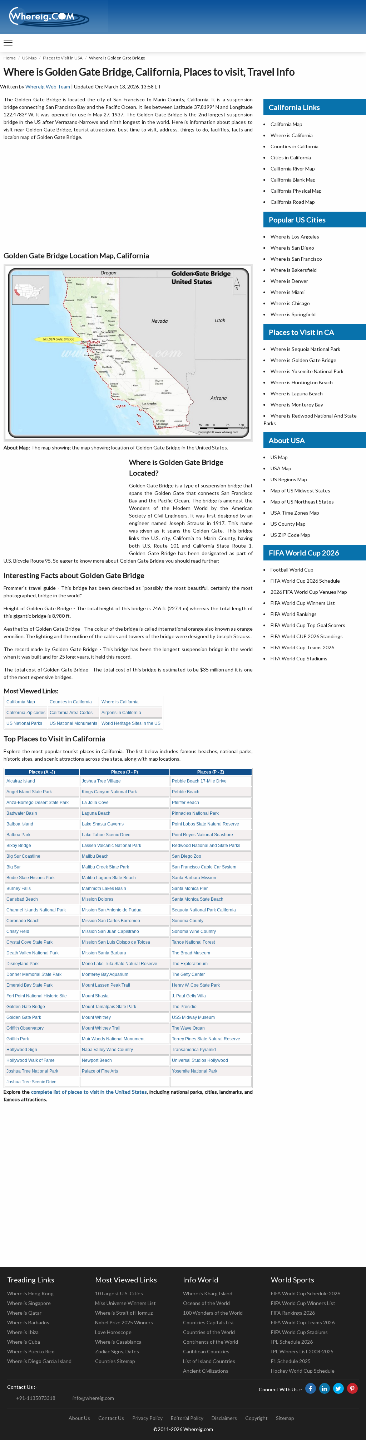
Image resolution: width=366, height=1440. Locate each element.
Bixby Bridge (18, 845)
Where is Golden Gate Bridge (303, 360)
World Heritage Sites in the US (131, 723)
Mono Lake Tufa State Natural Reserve (119, 963)
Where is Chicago (290, 303)
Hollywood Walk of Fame (30, 1060)
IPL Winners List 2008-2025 (302, 1351)
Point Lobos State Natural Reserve (205, 824)
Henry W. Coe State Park (196, 985)
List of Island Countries (209, 1361)
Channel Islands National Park (36, 909)
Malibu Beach (95, 856)
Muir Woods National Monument (113, 1038)
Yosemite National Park (194, 1071)
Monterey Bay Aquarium (105, 974)
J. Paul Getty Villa (189, 995)
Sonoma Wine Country (194, 931)
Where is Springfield (293, 314)
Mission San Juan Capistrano (110, 931)
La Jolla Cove (95, 802)
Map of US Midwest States (300, 490)
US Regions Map (289, 479)
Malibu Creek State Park (105, 867)
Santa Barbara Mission (194, 877)
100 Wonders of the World (213, 1313)
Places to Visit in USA (63, 58)
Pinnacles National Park (195, 813)
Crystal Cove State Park (29, 942)
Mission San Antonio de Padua (112, 909)
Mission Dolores (97, 899)
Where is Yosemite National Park (307, 371)
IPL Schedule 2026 (292, 1342)
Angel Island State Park (29, 791)
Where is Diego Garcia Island (39, 1361)
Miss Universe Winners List (125, 1303)
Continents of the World (210, 1342)
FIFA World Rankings (294, 614)
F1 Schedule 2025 (291, 1361)
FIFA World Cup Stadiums (299, 658)
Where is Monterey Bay (297, 404)
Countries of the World (209, 1332)
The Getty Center (188, 974)
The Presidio (184, 1006)
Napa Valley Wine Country (107, 1049)
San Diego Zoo (186, 856)
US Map (29, 58)
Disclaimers (224, 1418)
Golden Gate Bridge (25, 1006)
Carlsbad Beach (22, 899)
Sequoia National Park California (204, 909)
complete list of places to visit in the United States (89, 1092)
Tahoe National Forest (193, 942)
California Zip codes (25, 712)
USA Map (281, 468)
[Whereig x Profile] (338, 1388)
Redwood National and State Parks (206, 845)
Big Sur (13, 867)
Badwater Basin (21, 813)
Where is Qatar (24, 1313)
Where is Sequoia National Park (305, 349)
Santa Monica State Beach (197, 899)
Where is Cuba (23, 1342)
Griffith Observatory (25, 1028)
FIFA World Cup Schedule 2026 (305, 1293)
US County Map (288, 524)
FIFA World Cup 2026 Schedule (305, 581)
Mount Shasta (95, 995)
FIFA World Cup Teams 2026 (302, 647)
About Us (79, 1418)
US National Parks (24, 723)
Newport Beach (97, 1060)
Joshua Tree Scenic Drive (31, 1081)
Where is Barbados (28, 1322)
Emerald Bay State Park (29, 985)
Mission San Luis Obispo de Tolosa (116, 942)
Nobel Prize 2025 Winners (124, 1322)
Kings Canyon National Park (109, 791)
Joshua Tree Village (101, 781)
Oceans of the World (206, 1303)
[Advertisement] (128, 196)
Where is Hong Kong (30, 1293)
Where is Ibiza (23, 1332)
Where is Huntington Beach (302, 382)
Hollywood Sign (21, 1049)
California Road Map (293, 202)
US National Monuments (73, 723)
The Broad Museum (191, 952)
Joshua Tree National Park (32, 1071)
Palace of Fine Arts (100, 1071)
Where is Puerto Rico (31, 1351)
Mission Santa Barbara (104, 952)
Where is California (120, 701)
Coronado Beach (23, 920)
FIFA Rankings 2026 (293, 1313)
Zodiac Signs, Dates (117, 1351)
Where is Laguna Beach (297, 393)
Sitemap (285, 1418)
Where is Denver (289, 281)
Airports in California (121, 712)
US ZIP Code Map (290, 535)
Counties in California (71, 701)
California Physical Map (296, 191)
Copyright (256, 1418)
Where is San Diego (292, 248)
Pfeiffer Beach (185, 802)
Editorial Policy (187, 1418)
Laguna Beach (96, 813)
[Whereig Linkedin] (324, 1388)
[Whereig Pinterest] (352, 1388)
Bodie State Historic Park (30, 877)
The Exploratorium (190, 963)
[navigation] (8, 43)
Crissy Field (17, 931)
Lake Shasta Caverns (103, 824)
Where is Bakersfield (294, 270)
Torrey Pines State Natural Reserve (206, 1038)
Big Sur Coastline (23, 856)
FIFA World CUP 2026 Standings (307, 636)
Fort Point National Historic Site (36, 995)
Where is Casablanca (118, 1342)
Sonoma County (187, 920)
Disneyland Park (22, 963)
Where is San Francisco (296, 259)
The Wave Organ (188, 1028)
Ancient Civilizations (205, 1371)
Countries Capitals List (208, 1322)
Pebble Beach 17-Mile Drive (199, 781)
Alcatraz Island (20, 781)
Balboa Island (19, 824)
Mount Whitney (96, 1017)
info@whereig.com (93, 1398)
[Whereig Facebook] (310, 1388)
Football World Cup (292, 570)
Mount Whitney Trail (101, 1028)
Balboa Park (18, 834)
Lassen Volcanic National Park (111, 845)
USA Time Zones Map (295, 513)
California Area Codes (71, 712)
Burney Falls (18, 888)
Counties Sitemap (115, 1361)
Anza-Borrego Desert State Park (37, 802)
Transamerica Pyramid (194, 1049)
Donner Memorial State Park (33, 974)
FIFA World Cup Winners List (303, 603)
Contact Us (111, 1418)
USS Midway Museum (193, 1017)
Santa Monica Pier (190, 888)
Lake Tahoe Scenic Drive (106, 834)
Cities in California (291, 157)
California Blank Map (293, 180)
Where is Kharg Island (207, 1293)
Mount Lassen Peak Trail (106, 985)
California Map (20, 701)
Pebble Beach (185, 791)
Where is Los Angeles (295, 236)
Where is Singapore (29, 1303)
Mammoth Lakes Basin (104, 888)
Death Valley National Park (32, 952)
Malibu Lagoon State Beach (109, 877)
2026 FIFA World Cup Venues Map (309, 592)
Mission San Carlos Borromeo (111, 920)
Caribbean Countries (206, 1351)
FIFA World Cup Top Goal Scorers (308, 625)
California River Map (293, 168)
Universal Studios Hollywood (200, 1060)
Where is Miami (288, 292)
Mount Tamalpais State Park (109, 1006)
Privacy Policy (147, 1418)
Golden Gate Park (23, 1017)
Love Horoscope (113, 1332)
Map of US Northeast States (302, 502)
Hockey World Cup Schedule (303, 1371)
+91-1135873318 (35, 1398)
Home (10, 58)
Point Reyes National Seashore (202, 834)
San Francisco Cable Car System (204, 867)
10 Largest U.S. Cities (119, 1293)
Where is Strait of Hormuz (124, 1313)
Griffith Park (17, 1038)
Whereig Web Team (47, 86)
